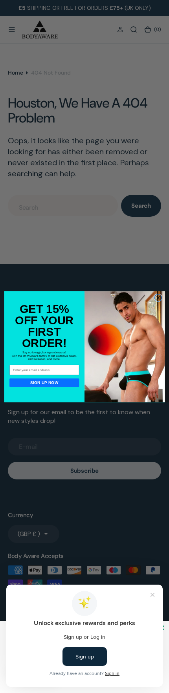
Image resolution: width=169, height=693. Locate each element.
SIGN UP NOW (44, 382)
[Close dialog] (158, 297)
